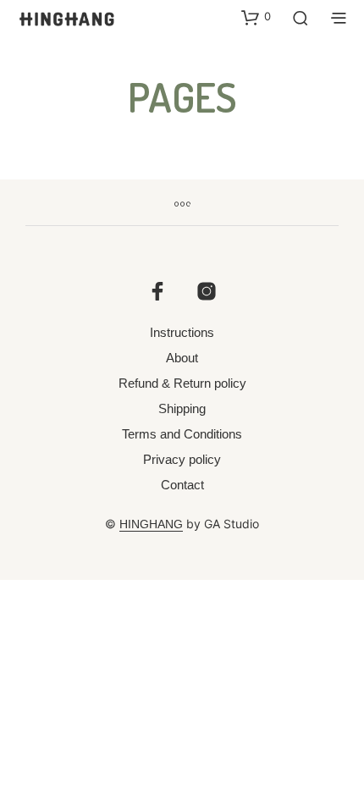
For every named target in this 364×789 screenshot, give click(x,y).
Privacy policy (182, 459)
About (182, 357)
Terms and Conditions (182, 434)
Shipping (182, 408)
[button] (256, 16)
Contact (182, 484)
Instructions (182, 332)
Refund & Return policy (182, 383)
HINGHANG (151, 524)
